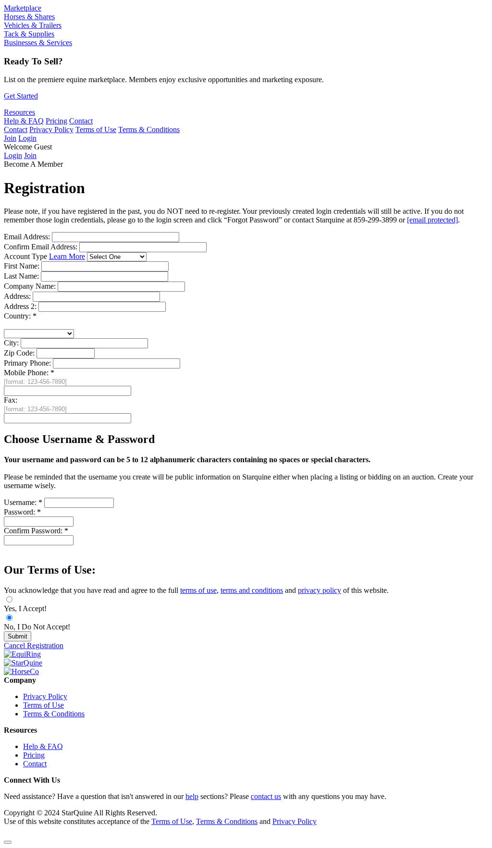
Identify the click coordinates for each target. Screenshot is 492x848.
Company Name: (30, 286)
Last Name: (21, 276)
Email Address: (28, 237)
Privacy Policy (51, 129)
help (191, 796)
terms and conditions (252, 590)
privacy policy (319, 590)
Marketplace (22, 8)
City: (11, 343)
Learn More (67, 256)
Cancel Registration (33, 645)
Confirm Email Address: (41, 247)
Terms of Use (95, 129)
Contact (81, 121)
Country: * (20, 316)
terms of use (198, 590)
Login (27, 138)
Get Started (21, 96)
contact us (266, 796)
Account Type (44, 256)
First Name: (21, 266)
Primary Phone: (27, 363)
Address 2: (20, 306)
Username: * (23, 502)
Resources (19, 112)
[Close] (8, 842)
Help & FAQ (24, 121)
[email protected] (432, 220)
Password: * (22, 512)
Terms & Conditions (149, 129)
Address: (17, 296)
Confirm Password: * (36, 531)
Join (10, 138)
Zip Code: (19, 353)
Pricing (56, 121)
